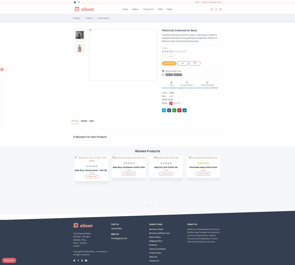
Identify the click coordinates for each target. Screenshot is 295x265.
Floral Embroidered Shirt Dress (203, 167)
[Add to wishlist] (195, 63)
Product (76, 18)
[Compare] (182, 63)
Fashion (89, 18)
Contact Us (148, 9)
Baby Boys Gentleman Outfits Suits (129, 167)
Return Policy (155, 237)
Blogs (169, 9)
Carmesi (176, 103)
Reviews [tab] (75, 121)
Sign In (205, 2)
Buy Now (10, 260)
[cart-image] (220, 9)
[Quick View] (106, 167)
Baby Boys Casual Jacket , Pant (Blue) (92, 170)
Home (125, 9)
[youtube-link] (86, 261)
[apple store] (75, 2)
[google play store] (79, 2)
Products (153, 245)
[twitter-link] (74, 261)
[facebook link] (78, 261)
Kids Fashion (103, 18)
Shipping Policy (155, 241)
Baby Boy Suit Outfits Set (166, 167)
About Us (153, 257)
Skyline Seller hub (173, 71)
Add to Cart (170, 63)
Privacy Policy (155, 253)
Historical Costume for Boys (179, 30)
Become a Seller (156, 229)
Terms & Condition (157, 249)
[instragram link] (82, 261)
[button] (197, 2)
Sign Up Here (215, 2)
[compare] (216, 9)
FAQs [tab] (91, 121)
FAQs (160, 9)
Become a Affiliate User (159, 233)
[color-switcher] (2, 69)
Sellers (135, 9)
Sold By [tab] (84, 121)
